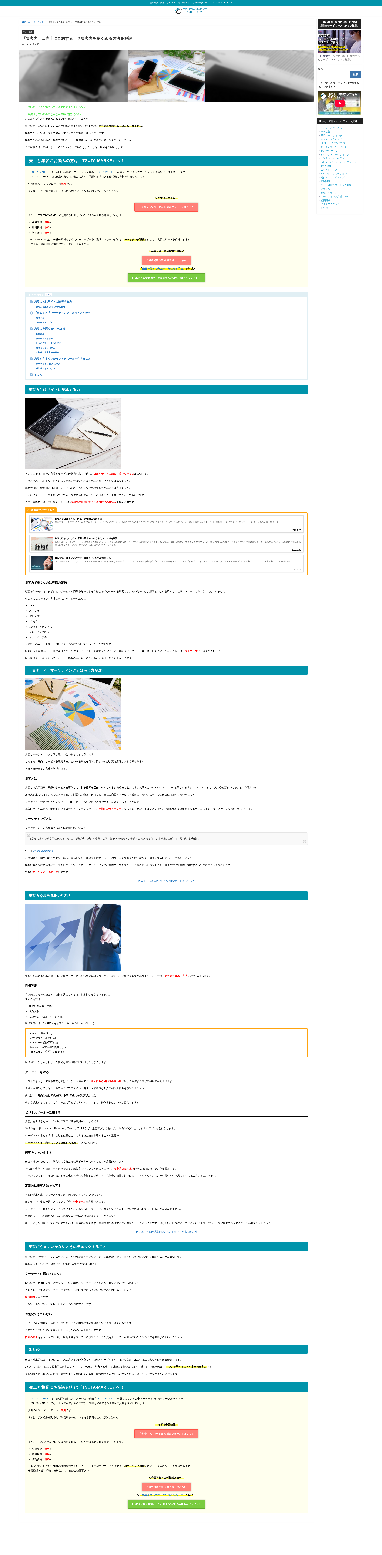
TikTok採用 (324, 55)
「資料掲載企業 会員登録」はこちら (166, 260)
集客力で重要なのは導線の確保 (50, 307)
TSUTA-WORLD (105, 172)
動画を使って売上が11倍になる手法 (162, 268)
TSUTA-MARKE (39, 172)
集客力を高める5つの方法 (48, 328)
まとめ (36, 374)
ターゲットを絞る (44, 338)
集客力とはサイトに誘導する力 (51, 301)
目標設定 (40, 334)
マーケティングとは (45, 322)
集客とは (40, 318)
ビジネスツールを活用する (48, 343)
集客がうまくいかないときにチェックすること (61, 358)
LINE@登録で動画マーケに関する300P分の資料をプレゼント (166, 278)
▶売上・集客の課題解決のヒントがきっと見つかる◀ (166, 1231)
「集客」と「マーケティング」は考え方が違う (61, 312)
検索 (320, 68)
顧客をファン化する (45, 348)
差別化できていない (45, 368)
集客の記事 (28, 32)
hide (48, 295)
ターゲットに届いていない (48, 364)
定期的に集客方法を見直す (48, 352)
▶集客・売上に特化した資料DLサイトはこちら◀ (166, 880)
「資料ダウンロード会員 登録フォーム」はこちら (166, 207)
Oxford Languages (43, 850)
